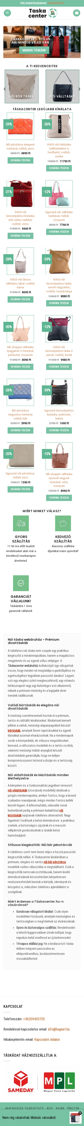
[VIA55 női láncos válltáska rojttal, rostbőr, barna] (20, 261)
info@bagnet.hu (59, 1029)
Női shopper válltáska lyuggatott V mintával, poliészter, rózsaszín (20, 351)
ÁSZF (50, 1108)
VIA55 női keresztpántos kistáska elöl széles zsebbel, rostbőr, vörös (20, 218)
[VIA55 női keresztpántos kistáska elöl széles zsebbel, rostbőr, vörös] (20, 193)
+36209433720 (55, 3)
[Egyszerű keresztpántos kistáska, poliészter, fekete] (59, 392)
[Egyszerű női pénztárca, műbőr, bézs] (20, 455)
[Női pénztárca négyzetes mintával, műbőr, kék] (20, 392)
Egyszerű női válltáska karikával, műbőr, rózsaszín (59, 216)
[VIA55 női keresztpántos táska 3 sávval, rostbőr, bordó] (59, 328)
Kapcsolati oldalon (47, 1039)
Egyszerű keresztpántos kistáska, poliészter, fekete (59, 414)
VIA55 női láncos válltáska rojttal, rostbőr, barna (20, 283)
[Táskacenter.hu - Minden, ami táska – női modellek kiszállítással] (42, 13)
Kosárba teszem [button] (20, 160)
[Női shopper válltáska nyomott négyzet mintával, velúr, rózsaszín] (59, 456)
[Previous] (5, 89)
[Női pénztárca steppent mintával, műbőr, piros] (20, 126)
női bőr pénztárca (55, 862)
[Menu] (7, 13)
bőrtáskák (14, 730)
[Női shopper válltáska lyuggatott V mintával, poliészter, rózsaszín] (20, 328)
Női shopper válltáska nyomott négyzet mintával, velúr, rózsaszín (59, 480)
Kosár (60, 1108)
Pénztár (73, 1108)
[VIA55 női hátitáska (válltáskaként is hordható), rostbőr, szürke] (59, 126)
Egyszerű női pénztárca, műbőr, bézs (20, 475)
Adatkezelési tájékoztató (24, 1108)
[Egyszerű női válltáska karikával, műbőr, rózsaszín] (59, 193)
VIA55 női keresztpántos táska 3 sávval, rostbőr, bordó (59, 351)
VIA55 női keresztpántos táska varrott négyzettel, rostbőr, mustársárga (59, 285)
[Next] (79, 89)
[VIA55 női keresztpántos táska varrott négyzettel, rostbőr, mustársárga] (59, 261)
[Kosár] (76, 13)
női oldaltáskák (17, 790)
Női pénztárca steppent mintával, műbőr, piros (20, 146)
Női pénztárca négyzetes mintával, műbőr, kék (20, 414)
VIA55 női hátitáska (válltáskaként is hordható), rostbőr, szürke (59, 150)
